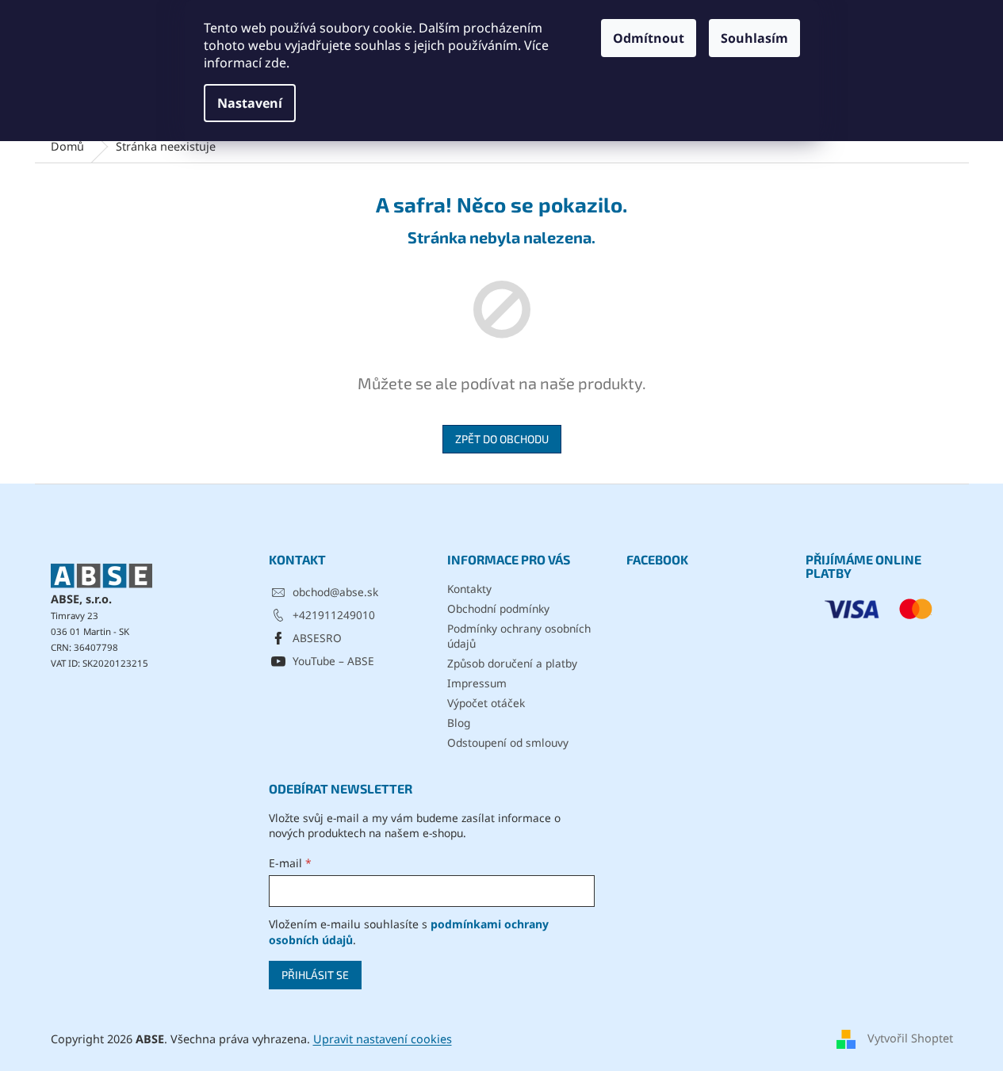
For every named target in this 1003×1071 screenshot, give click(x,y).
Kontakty (469, 588)
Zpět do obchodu (502, 439)
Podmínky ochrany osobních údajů (519, 636)
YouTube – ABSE (333, 660)
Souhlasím (754, 38)
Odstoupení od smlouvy (507, 742)
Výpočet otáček (486, 702)
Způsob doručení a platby (512, 663)
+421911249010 (334, 614)
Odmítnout (648, 38)
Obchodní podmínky (498, 608)
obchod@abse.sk (335, 591)
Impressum (477, 682)
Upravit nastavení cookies (382, 1038)
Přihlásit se (315, 974)
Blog (458, 722)
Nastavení (249, 103)
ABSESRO (317, 637)
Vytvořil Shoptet (910, 1038)
